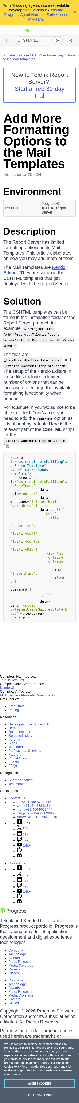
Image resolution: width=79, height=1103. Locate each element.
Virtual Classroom (21, 758)
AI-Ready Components (38, 695)
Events (13, 762)
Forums (14, 739)
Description (29, 231)
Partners (14, 754)
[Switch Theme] (71, 40)
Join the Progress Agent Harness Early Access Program (36, 14)
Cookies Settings (39, 1095)
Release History (20, 735)
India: (34, 809)
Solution (22, 301)
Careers (14, 969)
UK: (34, 806)
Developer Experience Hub (28, 724)
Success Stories (20, 780)
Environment (32, 191)
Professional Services (24, 750)
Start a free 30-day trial (39, 92)
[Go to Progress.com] (13, 912)
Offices (13, 973)
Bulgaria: (36, 813)
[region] (39, 1071)
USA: (34, 802)
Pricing (13, 710)
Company (15, 950)
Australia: (37, 817)
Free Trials (16, 706)
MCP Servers (10, 695)
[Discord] (19, 856)
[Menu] (8, 40)
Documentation (19, 732)
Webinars (15, 747)
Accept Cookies (39, 1083)
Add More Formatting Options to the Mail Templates (36, 141)
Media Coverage (20, 965)
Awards (14, 958)
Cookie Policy (12, 1066)
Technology (17, 954)
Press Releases (20, 962)
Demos (13, 728)
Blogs (12, 743)
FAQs (12, 766)
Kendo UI (7, 687)
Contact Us (16, 798)
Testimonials (17, 784)
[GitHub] (19, 851)
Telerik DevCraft (12, 680)
